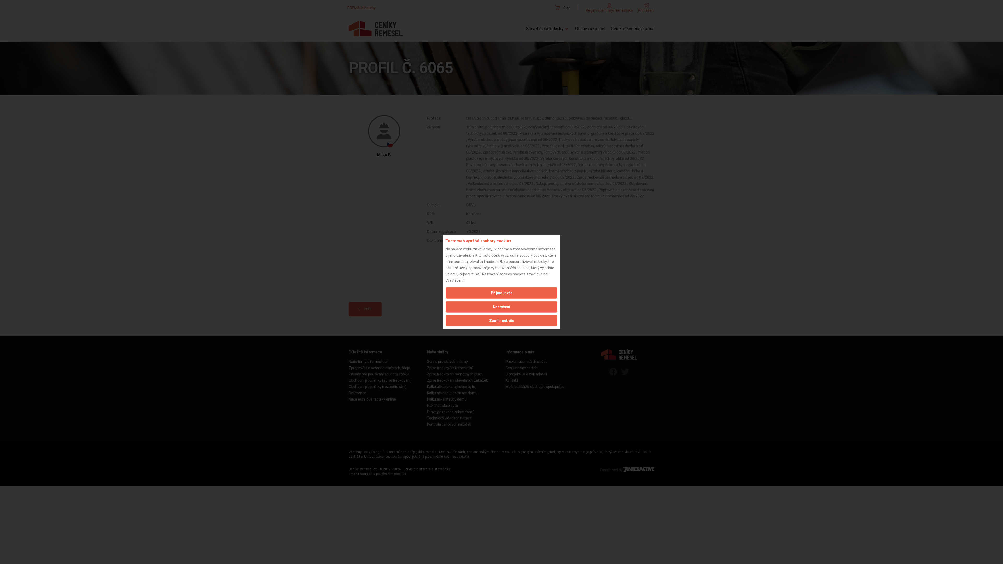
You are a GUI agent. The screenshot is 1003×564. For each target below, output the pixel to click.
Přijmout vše (501, 293)
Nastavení (501, 306)
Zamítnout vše (501, 320)
